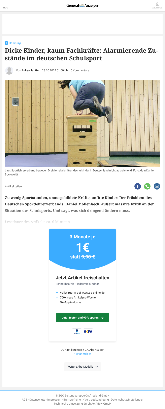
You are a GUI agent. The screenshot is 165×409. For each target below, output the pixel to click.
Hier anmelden (82, 354)
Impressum (54, 400)
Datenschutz (37, 400)
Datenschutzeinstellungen (127, 400)
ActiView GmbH (101, 404)
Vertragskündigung (97, 400)
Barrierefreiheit (72, 400)
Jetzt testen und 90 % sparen (80, 318)
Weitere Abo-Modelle (80, 367)
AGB (24, 400)
